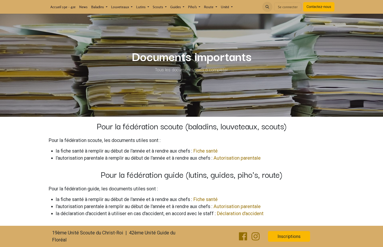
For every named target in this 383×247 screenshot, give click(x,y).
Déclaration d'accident (240, 213)
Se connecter (288, 7)
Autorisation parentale (237, 158)
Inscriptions (289, 236)
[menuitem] (63, 6)
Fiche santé (205, 151)
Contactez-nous (319, 7)
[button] (267, 7)
